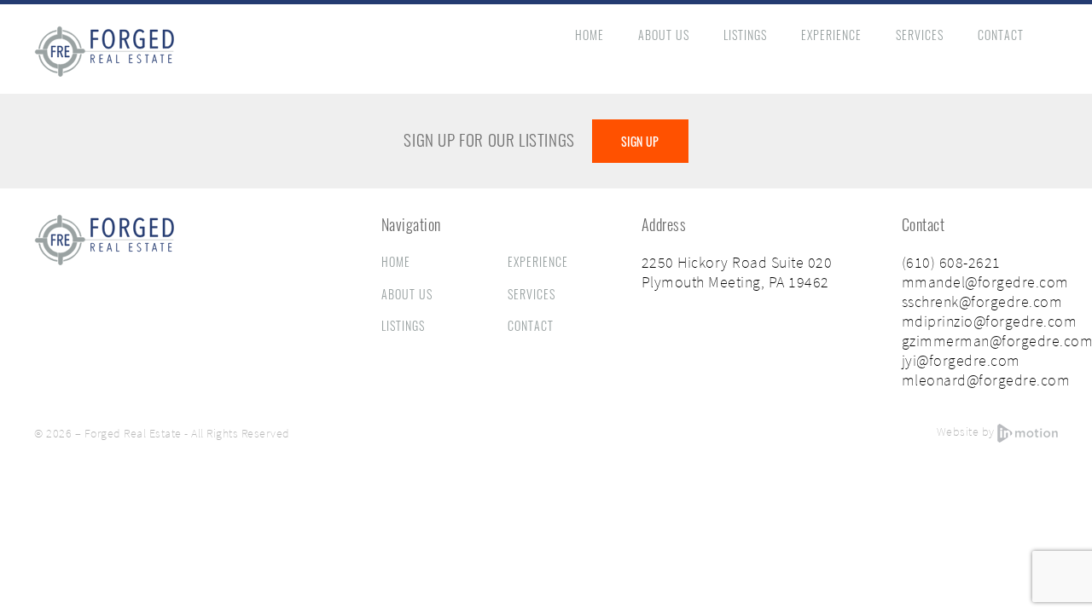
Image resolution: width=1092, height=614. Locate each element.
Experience (831, 34)
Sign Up (640, 141)
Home (589, 34)
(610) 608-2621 (951, 262)
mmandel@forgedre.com (985, 282)
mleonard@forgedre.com (986, 380)
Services (920, 34)
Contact (1001, 34)
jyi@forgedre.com (961, 360)
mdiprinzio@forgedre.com (989, 321)
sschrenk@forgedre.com (982, 301)
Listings (745, 34)
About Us (663, 34)
